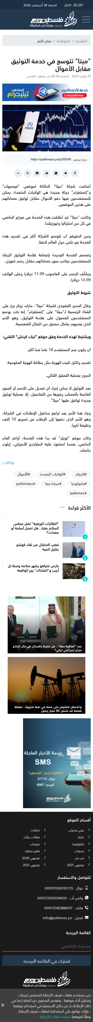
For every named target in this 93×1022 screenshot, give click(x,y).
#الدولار (81, 474)
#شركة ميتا (53, 483)
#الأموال (24, 474)
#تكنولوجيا (79, 483)
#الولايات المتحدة (52, 474)
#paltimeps (25, 483)
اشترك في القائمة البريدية (46, 960)
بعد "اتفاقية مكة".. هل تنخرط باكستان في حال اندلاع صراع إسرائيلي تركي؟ (47, 648)
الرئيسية (81, 40)
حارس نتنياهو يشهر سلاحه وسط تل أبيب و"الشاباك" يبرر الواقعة (33, 567)
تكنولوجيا (63, 40)
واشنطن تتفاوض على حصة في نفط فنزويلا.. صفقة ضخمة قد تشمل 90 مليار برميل (48, 708)
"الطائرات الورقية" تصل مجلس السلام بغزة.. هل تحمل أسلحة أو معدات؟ (35, 527)
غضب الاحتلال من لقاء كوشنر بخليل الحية (37, 546)
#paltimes (78, 492)
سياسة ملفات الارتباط (55, 1016)
